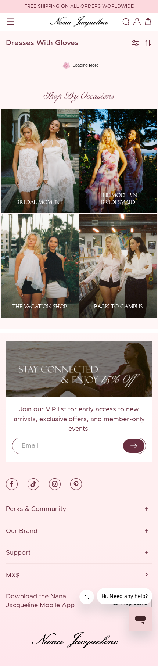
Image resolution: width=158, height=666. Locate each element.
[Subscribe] (133, 445)
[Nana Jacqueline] (79, 21)
